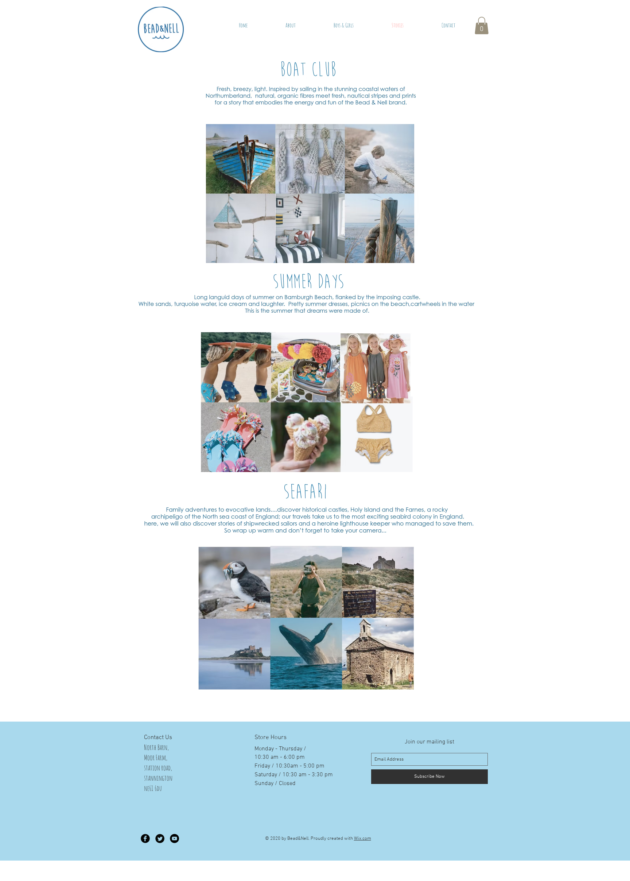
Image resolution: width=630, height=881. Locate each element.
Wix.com (362, 839)
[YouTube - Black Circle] (174, 838)
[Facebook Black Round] (145, 838)
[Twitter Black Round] (159, 838)
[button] (481, 25)
